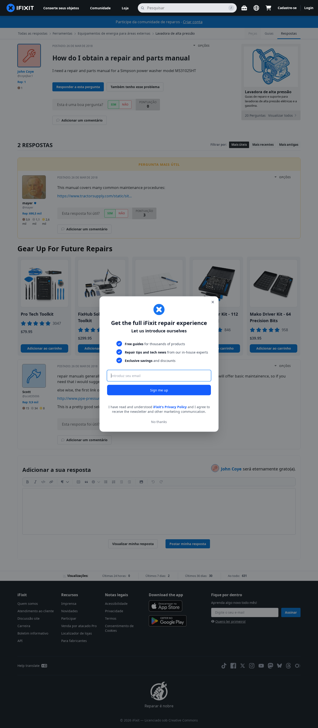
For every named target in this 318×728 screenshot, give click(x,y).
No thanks (159, 421)
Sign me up (159, 390)
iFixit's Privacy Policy (170, 407)
